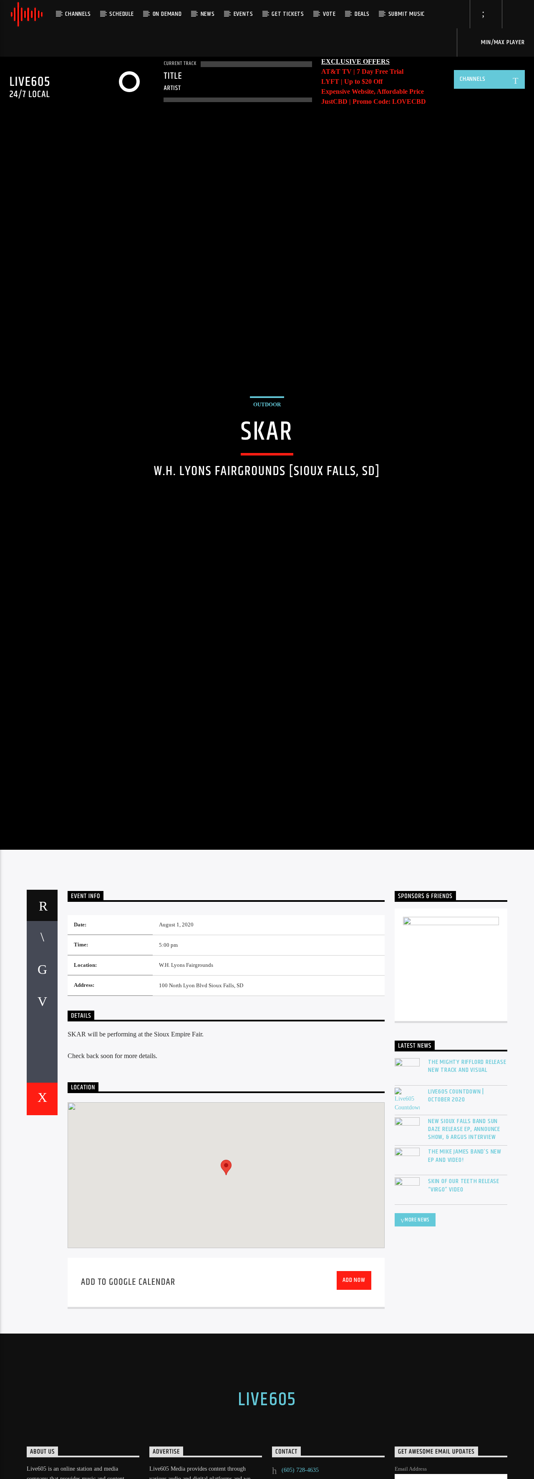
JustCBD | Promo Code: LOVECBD (373, 101)
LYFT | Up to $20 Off (352, 81)
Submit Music (406, 14)
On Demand (167, 14)
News (208, 14)
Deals (362, 14)
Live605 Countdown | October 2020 (456, 1176)
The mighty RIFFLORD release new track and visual (467, 1146)
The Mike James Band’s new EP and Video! (464, 1236)
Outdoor (267, 441)
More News (417, 1300)
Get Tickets (288, 14)
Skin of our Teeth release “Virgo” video (463, 1265)
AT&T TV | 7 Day (348, 71)
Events (243, 14)
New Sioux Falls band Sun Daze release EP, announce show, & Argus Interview (464, 1209)
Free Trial (389, 71)
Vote (329, 14)
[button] (226, 1247)
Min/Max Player (502, 42)
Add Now (354, 1360)
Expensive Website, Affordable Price (372, 91)
